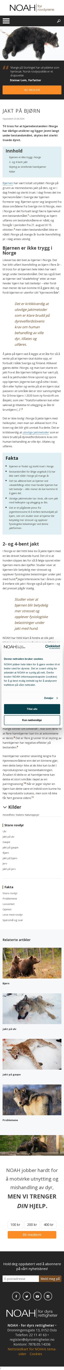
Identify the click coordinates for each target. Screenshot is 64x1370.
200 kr (32, 1224)
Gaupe (6, 842)
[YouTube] (37, 1296)
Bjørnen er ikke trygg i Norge (25, 157)
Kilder (12, 171)
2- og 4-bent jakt (18, 162)
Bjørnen (8, 183)
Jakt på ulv (8, 836)
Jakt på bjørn (10, 858)
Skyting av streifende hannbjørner (27, 166)
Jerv (5, 863)
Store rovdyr (10, 893)
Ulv (4, 831)
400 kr (49, 1224)
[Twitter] (27, 1296)
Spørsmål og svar (13, 920)
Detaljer (49, 698)
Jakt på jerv (9, 869)
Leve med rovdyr (13, 914)
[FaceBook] (16, 1296)
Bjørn (6, 852)
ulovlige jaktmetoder (36, 432)
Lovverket (9, 904)
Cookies (36, 1354)
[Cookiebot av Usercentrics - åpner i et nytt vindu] (45, 647)
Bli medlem (32, 89)
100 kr (15, 1224)
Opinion (7, 909)
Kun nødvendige (32, 720)
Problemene (10, 898)
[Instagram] (48, 1296)
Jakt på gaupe (10, 847)
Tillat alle (32, 708)
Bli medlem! (32, 1234)
